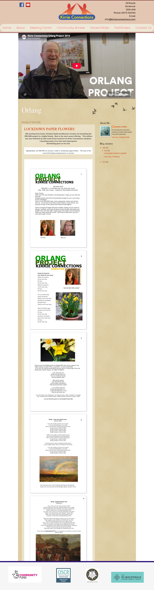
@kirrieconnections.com (122, 19)
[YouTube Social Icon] (28, 5)
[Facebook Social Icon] (21, 5)
